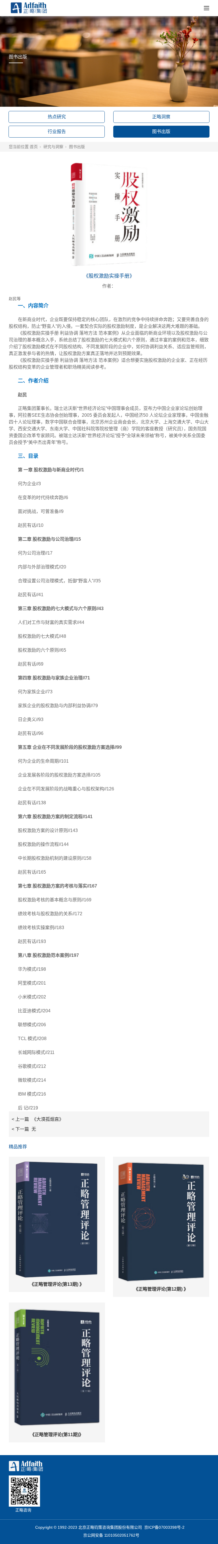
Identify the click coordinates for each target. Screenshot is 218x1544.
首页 (34, 146)
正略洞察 (161, 116)
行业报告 (57, 131)
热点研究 (57, 116)
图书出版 (161, 131)
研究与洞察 (53, 146)
